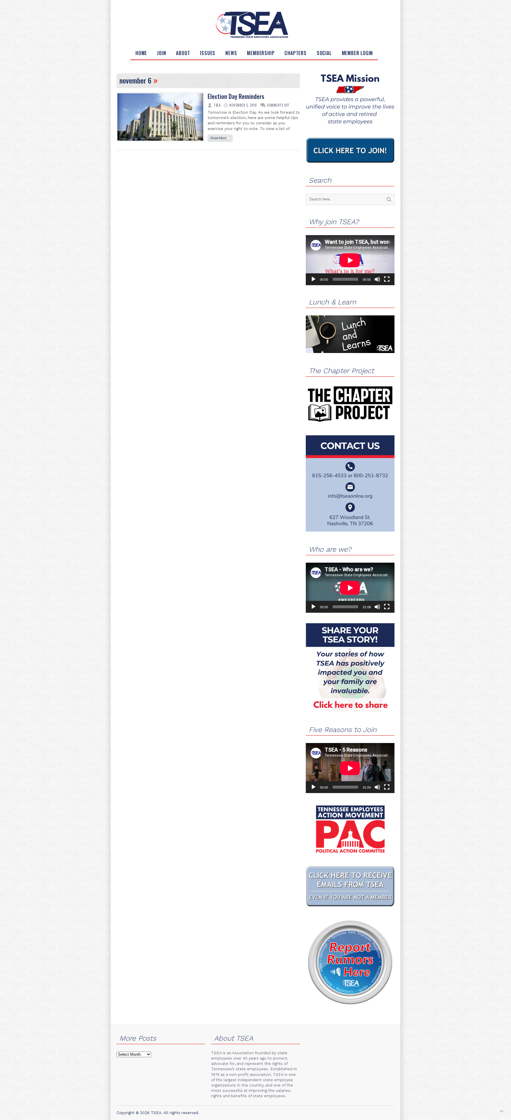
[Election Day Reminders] (160, 143)
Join (161, 53)
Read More (220, 137)
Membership (260, 53)
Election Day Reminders (236, 96)
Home (141, 53)
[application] (350, 260)
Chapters (295, 53)
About (183, 53)
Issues (207, 53)
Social (324, 53)
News (231, 53)
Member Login (357, 53)
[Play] (313, 279)
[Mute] (377, 279)
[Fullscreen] (387, 279)
